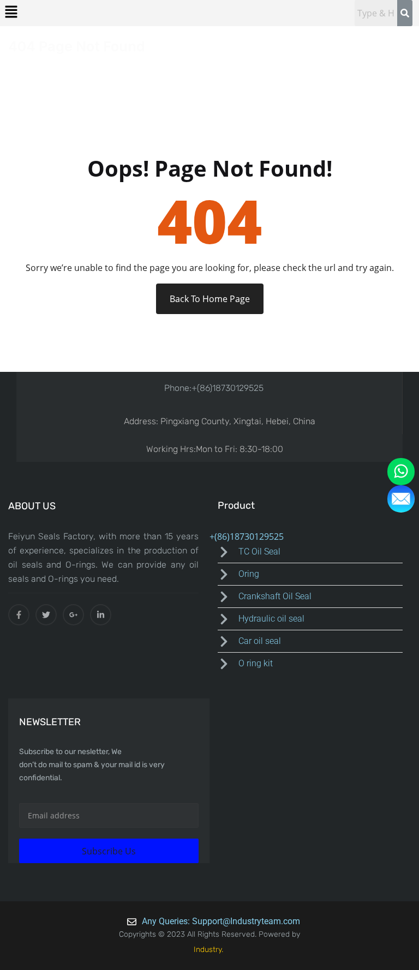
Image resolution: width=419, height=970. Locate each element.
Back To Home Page (210, 299)
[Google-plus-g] (73, 614)
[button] (11, 11)
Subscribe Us (109, 851)
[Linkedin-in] (100, 614)
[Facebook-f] (18, 614)
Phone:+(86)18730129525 (214, 388)
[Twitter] (46, 614)
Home (23, 64)
